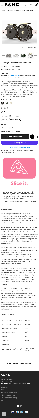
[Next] (34, 32)
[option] (19, 32)
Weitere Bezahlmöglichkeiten (19, 147)
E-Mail (27, 383)
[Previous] (4, 32)
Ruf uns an (5, 383)
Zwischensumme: (7, 131)
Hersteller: (4, 67)
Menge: (3, 124)
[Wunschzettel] (32, 136)
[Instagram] (21, 406)
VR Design (16, 67)
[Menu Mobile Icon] (2, 5)
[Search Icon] (26, 5)
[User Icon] (31, 5)
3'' (3, 111)
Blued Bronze (15, 119)
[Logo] (12, 5)
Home (3, 10)
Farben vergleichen (28, 47)
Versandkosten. (15, 75)
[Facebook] (17, 406)
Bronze (4, 119)
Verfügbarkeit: (6, 69)
